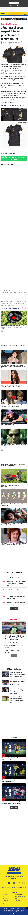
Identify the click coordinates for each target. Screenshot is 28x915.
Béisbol (5, 904)
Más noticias (14, 608)
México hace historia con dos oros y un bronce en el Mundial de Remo (16, 583)
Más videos (14, 807)
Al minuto (17, 900)
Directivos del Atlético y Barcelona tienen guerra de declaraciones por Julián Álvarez (16, 591)
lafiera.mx (19, 887)
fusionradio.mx (11, 887)
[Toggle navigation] (25, 14)
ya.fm (24, 887)
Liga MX (5, 894)
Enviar (14, 655)
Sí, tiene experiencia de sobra (12, 642)
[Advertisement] (14, 228)
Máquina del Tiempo (20, 896)
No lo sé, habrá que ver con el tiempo (13, 651)
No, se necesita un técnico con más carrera (14, 646)
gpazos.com (15, 889)
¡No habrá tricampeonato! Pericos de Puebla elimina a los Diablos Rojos (18, 683)
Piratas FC (5, 900)
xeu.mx (4, 887)
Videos (16, 898)
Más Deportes (18, 894)
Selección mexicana (8, 902)
